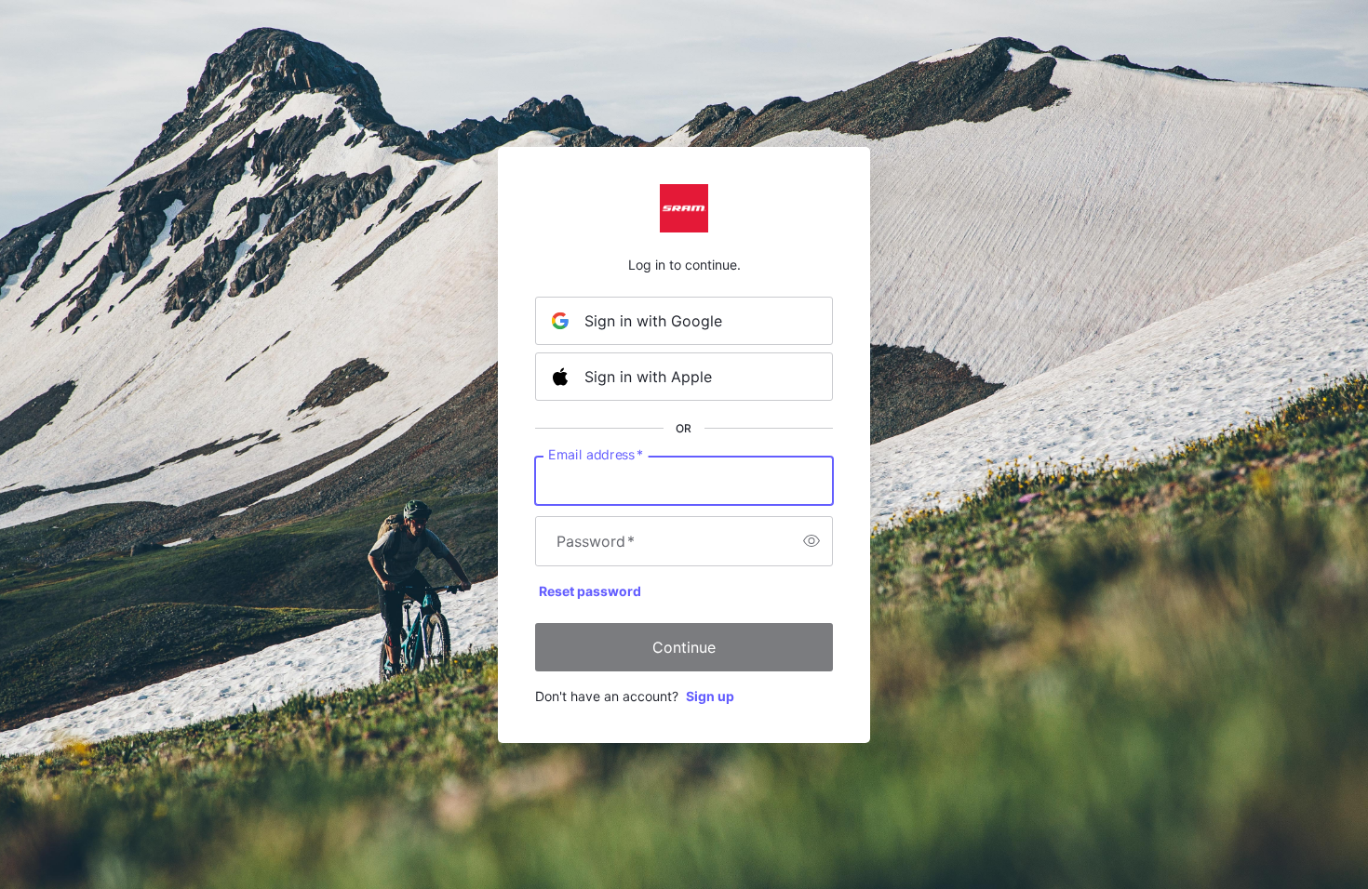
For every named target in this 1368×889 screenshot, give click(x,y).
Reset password (590, 591)
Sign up (710, 696)
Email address (595, 453)
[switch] (811, 541)
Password (596, 541)
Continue (684, 647)
